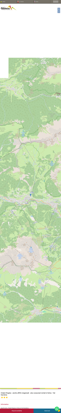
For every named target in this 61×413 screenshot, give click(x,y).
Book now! (47, 410)
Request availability (17, 410)
